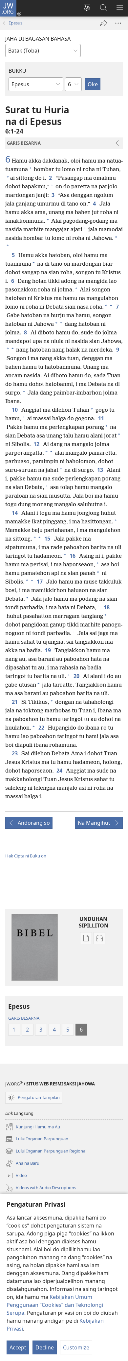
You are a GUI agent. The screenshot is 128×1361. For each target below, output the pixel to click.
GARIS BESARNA (23, 1018)
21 (15, 701)
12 (36, 444)
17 (40, 581)
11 (101, 418)
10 (15, 409)
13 (100, 470)
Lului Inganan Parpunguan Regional (45, 1151)
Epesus (15, 23)
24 (59, 770)
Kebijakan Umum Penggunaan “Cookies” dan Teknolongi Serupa (55, 1304)
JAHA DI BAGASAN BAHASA (38, 38)
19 (48, 650)
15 (47, 538)
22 (41, 727)
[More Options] (118, 23)
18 (107, 607)
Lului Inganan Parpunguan (36, 1139)
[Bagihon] (104, 23)
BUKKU (17, 70)
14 (15, 512)
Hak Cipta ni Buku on (25, 856)
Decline (44, 1347)
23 (15, 753)
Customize (76, 1347)
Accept (18, 1347)
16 (73, 555)
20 (77, 676)
